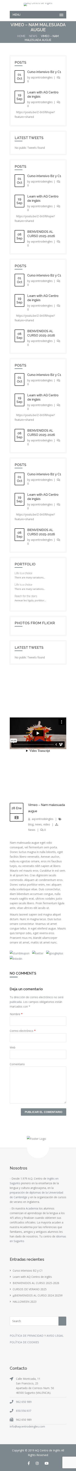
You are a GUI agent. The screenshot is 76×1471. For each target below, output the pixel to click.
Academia (32, 1208)
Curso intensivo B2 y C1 (44, 72)
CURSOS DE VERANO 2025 (30, 1289)
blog (31, 824)
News (33, 36)
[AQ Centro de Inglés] (38, 4)
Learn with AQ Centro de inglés (32, 1277)
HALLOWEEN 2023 (24, 1301)
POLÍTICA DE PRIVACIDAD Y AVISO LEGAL (37, 1335)
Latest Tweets (29, 138)
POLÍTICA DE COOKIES (24, 1342)
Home (21, 36)
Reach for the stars (26, 596)
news (38, 824)
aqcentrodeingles (42, 77)
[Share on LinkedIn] (16, 959)
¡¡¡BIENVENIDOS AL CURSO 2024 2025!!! (38, 1295)
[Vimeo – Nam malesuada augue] (16, 818)
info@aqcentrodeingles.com (27, 1426)
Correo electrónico (23, 1031)
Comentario (17, 1064)
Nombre (16, 1014)
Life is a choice (23, 573)
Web (12, 1047)
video (46, 824)
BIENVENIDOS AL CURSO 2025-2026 (36, 1283)
